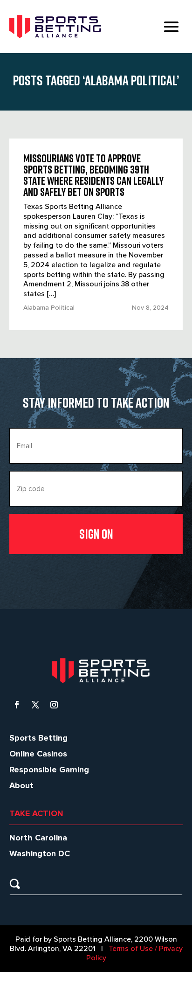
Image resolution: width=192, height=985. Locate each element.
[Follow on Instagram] (54, 704)
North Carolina (38, 837)
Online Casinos (38, 753)
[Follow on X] (35, 704)
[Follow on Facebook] (16, 704)
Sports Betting (38, 738)
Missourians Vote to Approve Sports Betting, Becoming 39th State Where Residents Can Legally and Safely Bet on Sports (93, 174)
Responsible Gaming (49, 769)
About (21, 785)
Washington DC (39, 853)
